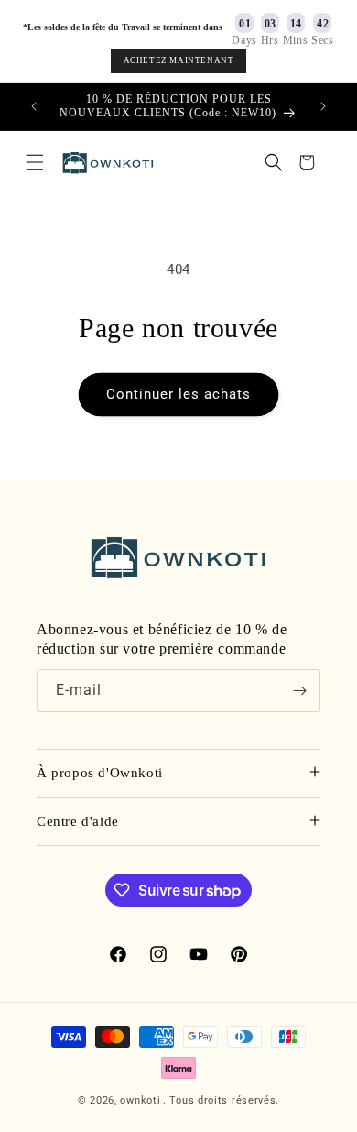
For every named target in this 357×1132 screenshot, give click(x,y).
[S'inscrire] (299, 690)
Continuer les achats (178, 394)
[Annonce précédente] (34, 106)
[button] (34, 162)
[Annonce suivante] (323, 106)
